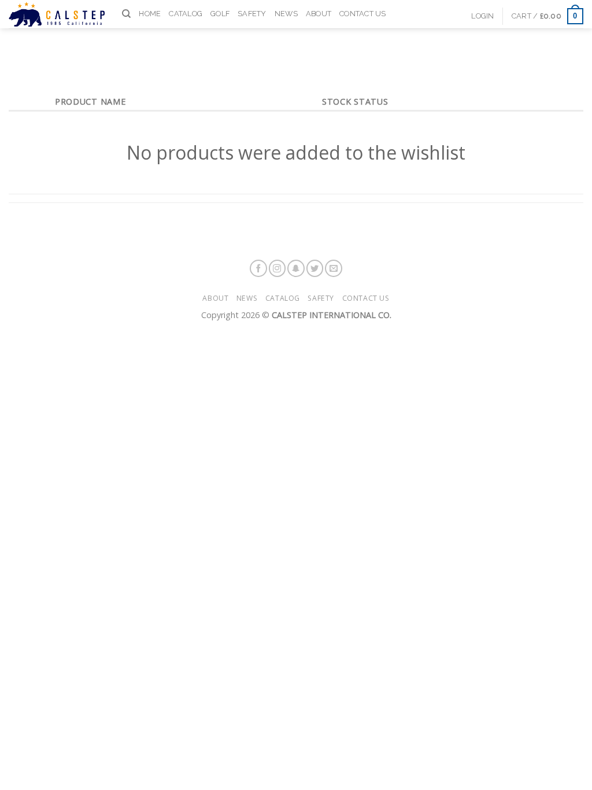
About (318, 13)
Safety (252, 13)
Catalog (185, 13)
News (286, 13)
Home (150, 13)
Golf (220, 13)
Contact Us (362, 13)
